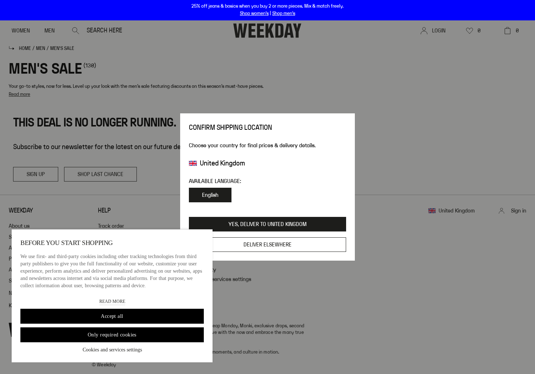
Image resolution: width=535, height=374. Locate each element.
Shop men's (283, 13)
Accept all (112, 316)
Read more (112, 301)
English (210, 195)
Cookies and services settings (112, 349)
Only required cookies (112, 335)
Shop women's (254, 13)
